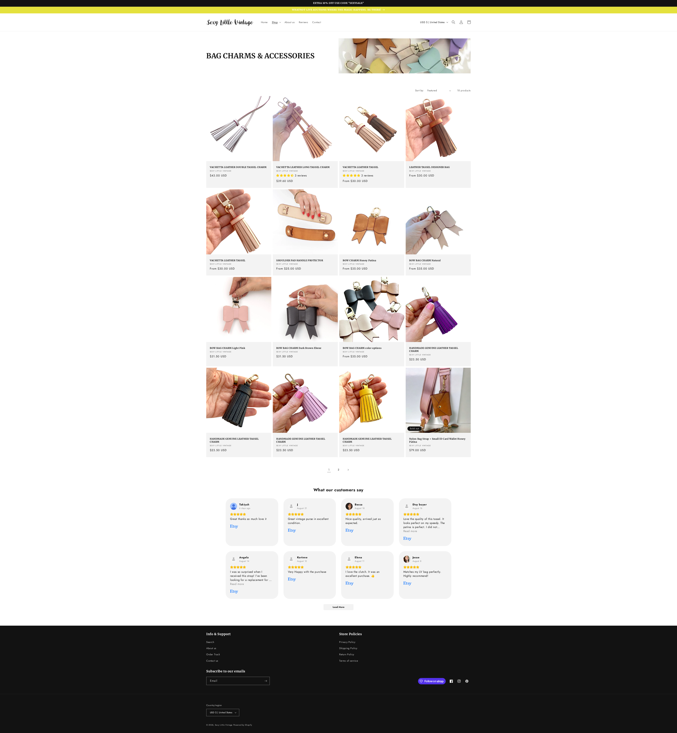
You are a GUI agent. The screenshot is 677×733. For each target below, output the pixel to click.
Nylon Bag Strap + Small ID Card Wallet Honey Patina (437, 440)
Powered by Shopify (242, 724)
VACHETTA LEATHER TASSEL (360, 167)
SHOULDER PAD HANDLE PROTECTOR (299, 260)
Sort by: (419, 90)
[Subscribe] (266, 681)
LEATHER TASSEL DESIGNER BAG (429, 167)
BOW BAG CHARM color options (362, 348)
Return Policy (346, 654)
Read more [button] (410, 531)
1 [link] (329, 470)
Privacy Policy (347, 642)
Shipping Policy (348, 648)
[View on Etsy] (233, 506)
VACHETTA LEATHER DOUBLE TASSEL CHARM (238, 167)
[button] (276, 22)
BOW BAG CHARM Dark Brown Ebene (298, 348)
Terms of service (348, 660)
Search (210, 642)
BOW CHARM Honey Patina (359, 260)
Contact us (212, 660)
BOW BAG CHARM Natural (425, 260)
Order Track (213, 654)
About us (211, 648)
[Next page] (348, 470)
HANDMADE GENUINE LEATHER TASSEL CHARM (433, 350)
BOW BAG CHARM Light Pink (227, 348)
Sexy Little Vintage (224, 724)
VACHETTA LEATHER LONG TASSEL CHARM (303, 167)
